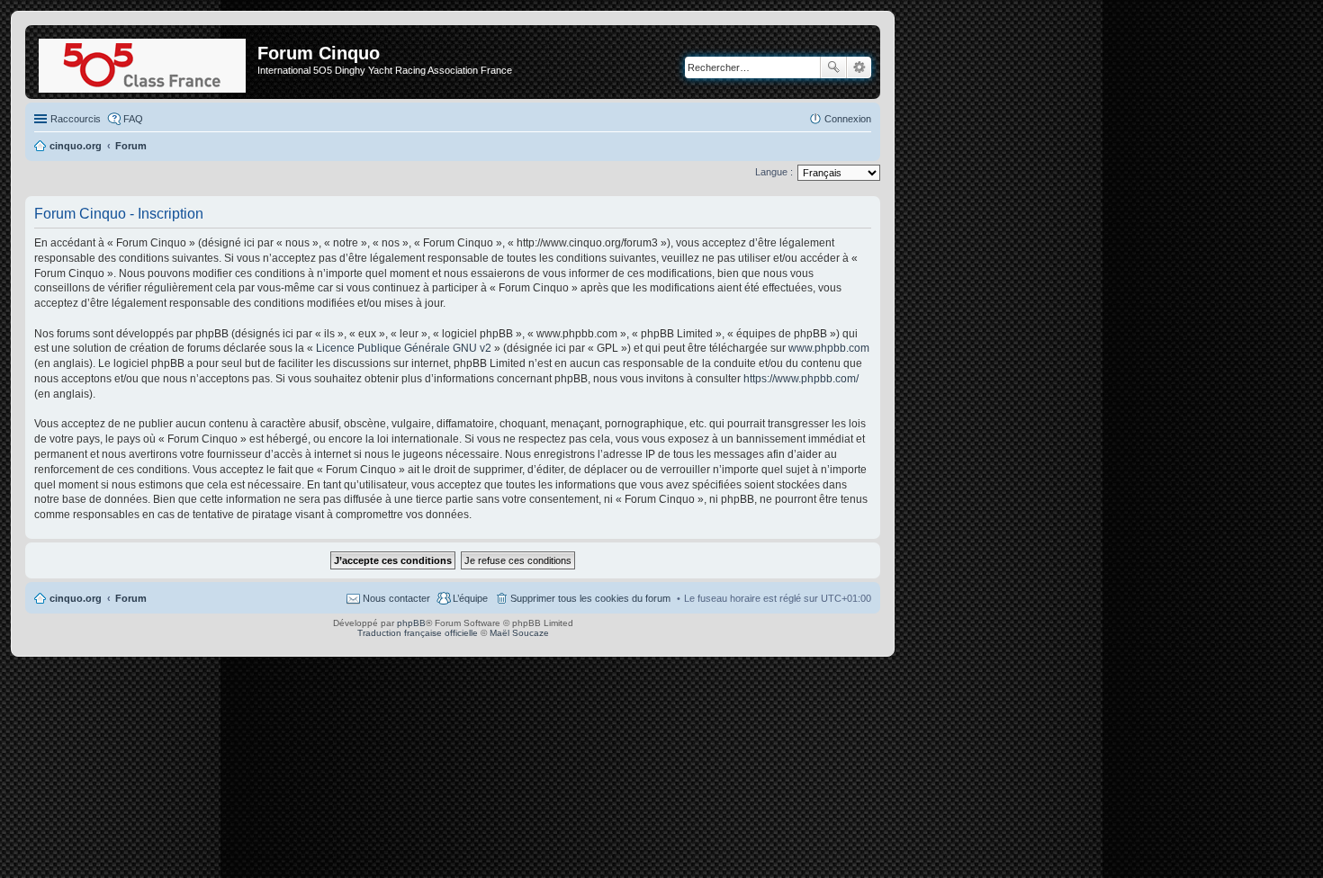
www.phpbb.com (828, 348)
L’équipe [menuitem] (470, 598)
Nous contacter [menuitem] (396, 598)
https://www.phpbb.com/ (801, 378)
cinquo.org (76, 598)
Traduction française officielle (417, 633)
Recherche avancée (859, 67)
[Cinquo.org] (143, 62)
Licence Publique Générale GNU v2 (403, 348)
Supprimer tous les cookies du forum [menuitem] (590, 598)
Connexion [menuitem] (847, 118)
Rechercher (833, 67)
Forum (131, 598)
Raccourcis (75, 118)
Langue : (774, 171)
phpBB (411, 623)
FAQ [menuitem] (133, 118)
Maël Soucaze (519, 633)
